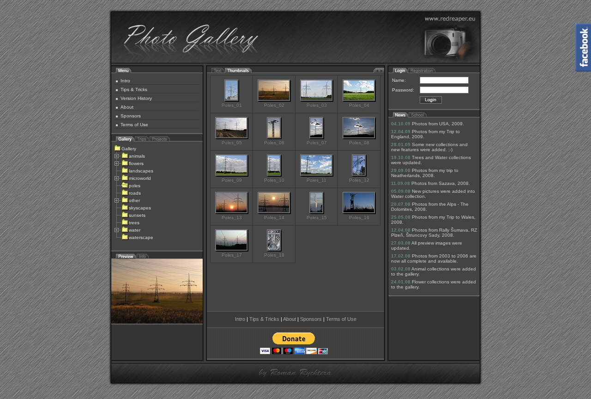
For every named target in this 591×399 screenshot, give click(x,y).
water (134, 230)
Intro (125, 80)
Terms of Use (134, 124)
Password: (403, 89)
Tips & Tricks (134, 89)
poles (134, 185)
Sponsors (131, 115)
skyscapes (140, 207)
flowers (136, 163)
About (127, 107)
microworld (140, 178)
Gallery (128, 148)
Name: (399, 80)
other (134, 200)
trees (134, 222)
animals (137, 156)
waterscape (141, 237)
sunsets (137, 215)
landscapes (141, 170)
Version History (136, 98)
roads (135, 193)
